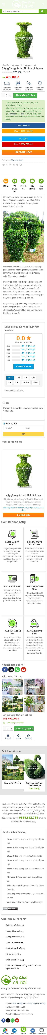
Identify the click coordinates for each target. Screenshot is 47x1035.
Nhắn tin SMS (42, 1033)
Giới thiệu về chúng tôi (15, 925)
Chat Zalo (14, 1033)
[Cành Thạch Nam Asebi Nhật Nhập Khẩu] (12, 686)
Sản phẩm (5, 65)
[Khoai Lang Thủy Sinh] (34, 703)
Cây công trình (17, 65)
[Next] (43, 771)
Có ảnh (35, 383)
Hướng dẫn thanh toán (15, 937)
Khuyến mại (23, 187)
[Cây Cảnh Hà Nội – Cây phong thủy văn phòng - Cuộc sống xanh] (23, 4)
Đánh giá (28, 738)
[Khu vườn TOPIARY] (12, 703)
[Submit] (42, 11)
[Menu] (3, 4)
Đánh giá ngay (23, 366)
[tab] (6, 186)
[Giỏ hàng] (43, 4)
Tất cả (10, 378)
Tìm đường (5, 1033)
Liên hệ (8, 738)
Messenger (32, 1033)
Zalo (22, 114)
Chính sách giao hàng (14, 942)
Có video (26, 383)
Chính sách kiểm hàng (15, 960)
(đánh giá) (17, 72)
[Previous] (4, 771)
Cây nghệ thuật (30, 65)
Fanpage (12, 114)
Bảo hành (41, 187)
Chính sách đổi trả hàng (15, 948)
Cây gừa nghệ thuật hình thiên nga (34, 784)
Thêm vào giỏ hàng (25, 95)
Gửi (23, 434)
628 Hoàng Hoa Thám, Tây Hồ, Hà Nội (29, 1003)
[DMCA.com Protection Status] (10, 908)
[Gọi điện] (23, 1029)
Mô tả (5, 186)
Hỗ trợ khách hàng (13, 954)
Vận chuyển (32, 187)
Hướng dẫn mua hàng (14, 931)
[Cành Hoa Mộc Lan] (34, 686)
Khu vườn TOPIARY (12, 783)
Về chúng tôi (14, 189)
